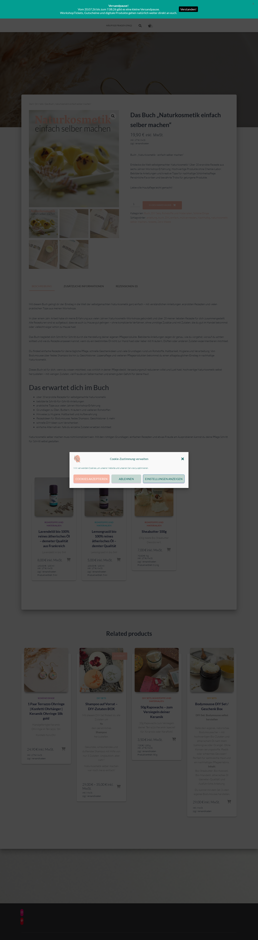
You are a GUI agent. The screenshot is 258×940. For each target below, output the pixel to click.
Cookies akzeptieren (91, 479)
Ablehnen (126, 479)
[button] (183, 459)
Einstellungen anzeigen (163, 479)
